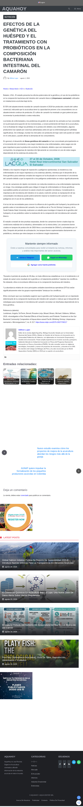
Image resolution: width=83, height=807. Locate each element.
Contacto (44, 800)
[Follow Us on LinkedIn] (69, 764)
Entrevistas (35, 786)
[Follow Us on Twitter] (64, 764)
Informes (34, 778)
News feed (14, 89)
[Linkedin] (5, 357)
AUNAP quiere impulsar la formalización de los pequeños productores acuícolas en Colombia (29, 471)
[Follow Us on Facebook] (60, 764)
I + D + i (34, 762)
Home (5, 89)
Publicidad (35, 800)
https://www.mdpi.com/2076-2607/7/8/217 (51, 322)
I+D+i (22, 89)
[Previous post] (4, 452)
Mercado (34, 770)
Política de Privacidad (57, 800)
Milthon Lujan (14, 78)
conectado (25, 495)
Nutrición (10, 17)
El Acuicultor (35, 774)
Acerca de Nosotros (23, 800)
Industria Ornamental (38, 782)
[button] (69, 9)
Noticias (34, 766)
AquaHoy (14, 8)
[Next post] (78, 471)
